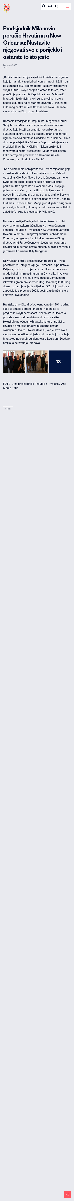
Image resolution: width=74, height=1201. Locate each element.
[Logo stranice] (6, 8)
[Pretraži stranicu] (56, 6)
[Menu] (67, 6)
